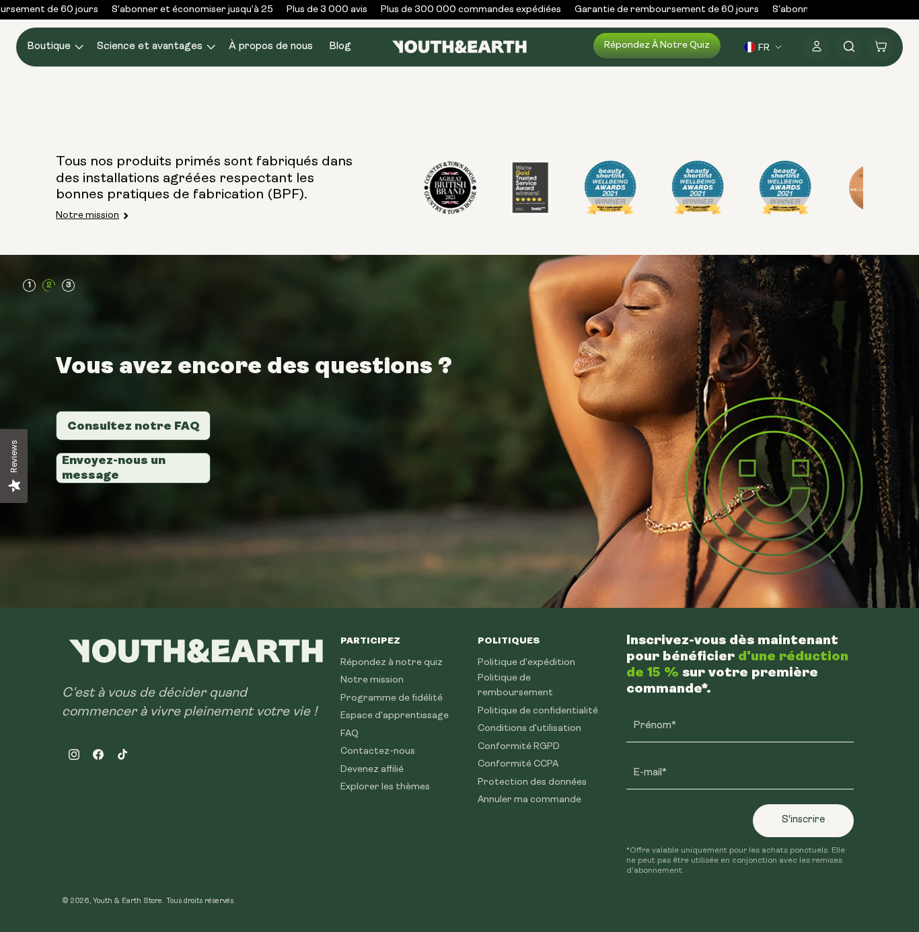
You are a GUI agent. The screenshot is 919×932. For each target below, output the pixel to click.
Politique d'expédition (526, 663)
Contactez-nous (377, 751)
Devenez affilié (372, 770)
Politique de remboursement (515, 685)
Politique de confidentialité (538, 711)
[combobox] (764, 47)
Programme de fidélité (391, 698)
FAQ (349, 734)
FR (764, 47)
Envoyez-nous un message (114, 467)
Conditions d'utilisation (529, 729)
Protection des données (532, 782)
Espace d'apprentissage (394, 716)
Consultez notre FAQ (133, 425)
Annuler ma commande (529, 800)
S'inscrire (803, 820)
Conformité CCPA (518, 764)
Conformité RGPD (519, 747)
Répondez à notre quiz (657, 45)
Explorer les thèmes (385, 787)
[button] (54, 47)
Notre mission (87, 215)
